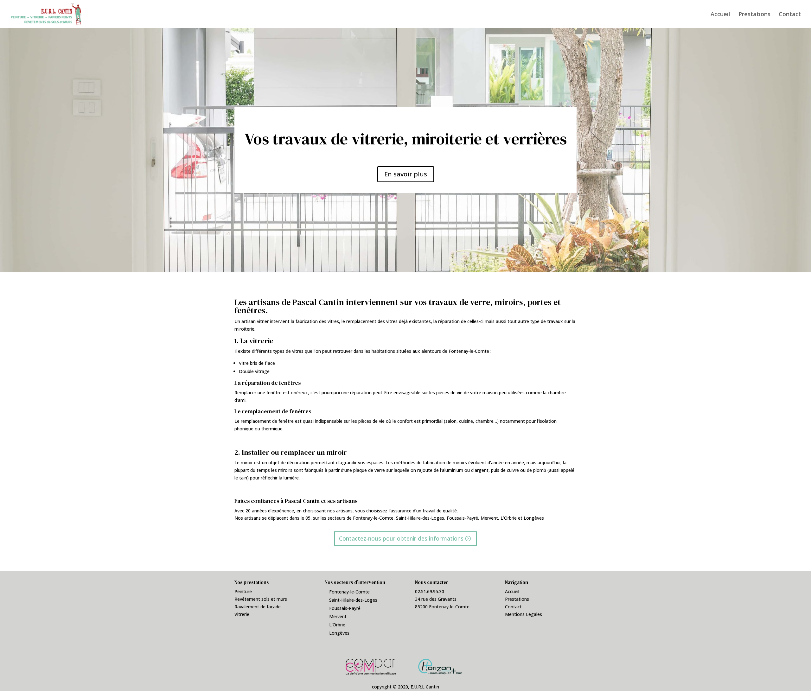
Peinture (243, 591)
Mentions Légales (523, 614)
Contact (790, 15)
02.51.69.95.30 (429, 591)
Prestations (754, 15)
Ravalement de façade (257, 607)
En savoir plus (405, 174)
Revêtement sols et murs (260, 599)
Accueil (720, 15)
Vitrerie (241, 614)
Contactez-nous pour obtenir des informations (401, 538)
